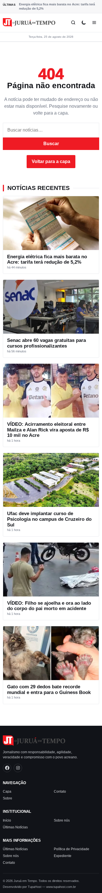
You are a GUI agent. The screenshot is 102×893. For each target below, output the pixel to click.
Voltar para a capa (51, 161)
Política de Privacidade (71, 849)
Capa (7, 791)
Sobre (7, 798)
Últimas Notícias (15, 827)
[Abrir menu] (94, 22)
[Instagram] (18, 768)
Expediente (62, 856)
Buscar (51, 143)
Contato (60, 791)
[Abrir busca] (73, 22)
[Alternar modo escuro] (84, 22)
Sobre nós (62, 820)
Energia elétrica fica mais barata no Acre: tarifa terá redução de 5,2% (57, 6)
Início (7, 820)
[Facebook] (7, 768)
